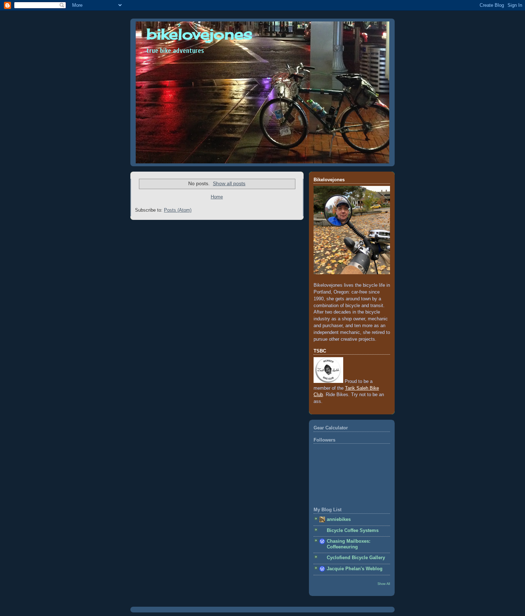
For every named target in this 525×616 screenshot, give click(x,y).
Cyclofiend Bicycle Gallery (356, 557)
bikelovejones (199, 34)
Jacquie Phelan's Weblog (354, 568)
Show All (384, 584)
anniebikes (339, 519)
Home (217, 196)
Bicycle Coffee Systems (353, 530)
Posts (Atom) (177, 210)
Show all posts (229, 183)
